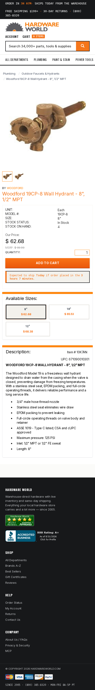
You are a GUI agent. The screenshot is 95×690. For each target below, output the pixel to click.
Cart (33, 36)
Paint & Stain (61, 59)
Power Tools (84, 59)
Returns (10, 614)
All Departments (16, 59)
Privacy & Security (17, 645)
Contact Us (12, 619)
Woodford (15, 188)
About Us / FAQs (16, 639)
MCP (8, 651)
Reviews (11, 582)
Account (12, 36)
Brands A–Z (13, 565)
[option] (26, 312)
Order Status (13, 602)
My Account (13, 608)
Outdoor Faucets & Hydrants (40, 73)
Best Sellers (13, 571)
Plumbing (40, 59)
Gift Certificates (16, 577)
